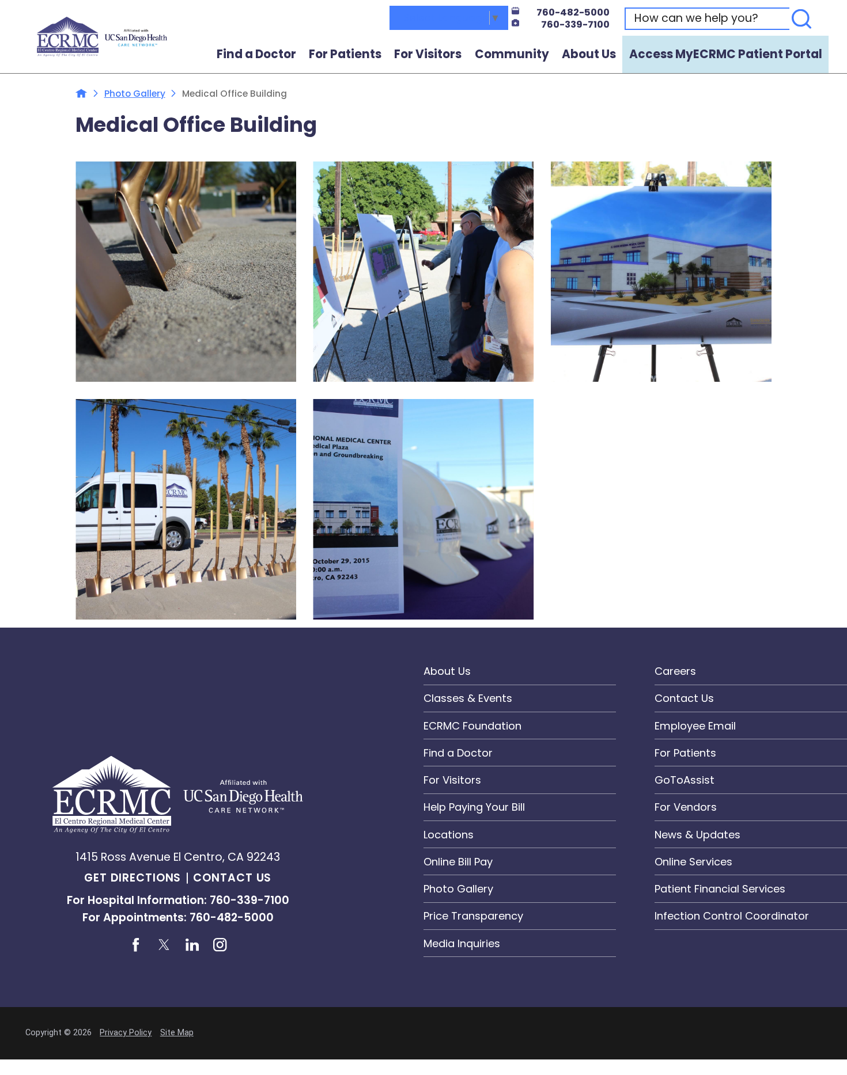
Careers (675, 671)
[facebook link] (135, 945)
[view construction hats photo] (423, 509)
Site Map (177, 1033)
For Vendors (686, 807)
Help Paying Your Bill (474, 807)
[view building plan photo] (661, 271)
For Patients (345, 54)
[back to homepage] (81, 93)
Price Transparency (473, 916)
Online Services (693, 861)
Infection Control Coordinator (732, 916)
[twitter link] (164, 945)
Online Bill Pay (458, 861)
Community (512, 54)
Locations (448, 834)
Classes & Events (467, 698)
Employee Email (695, 726)
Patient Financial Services (720, 889)
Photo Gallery (134, 93)
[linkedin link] (192, 945)
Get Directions (132, 878)
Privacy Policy (126, 1033)
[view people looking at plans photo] (423, 271)
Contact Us (232, 878)
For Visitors (428, 54)
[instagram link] (220, 945)
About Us (589, 54)
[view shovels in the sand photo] (185, 271)
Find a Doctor (256, 54)
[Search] (802, 19)
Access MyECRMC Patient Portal (725, 54)
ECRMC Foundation (472, 726)
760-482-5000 (573, 12)
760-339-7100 (575, 25)
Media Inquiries (461, 943)
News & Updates (697, 834)
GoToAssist (684, 780)
